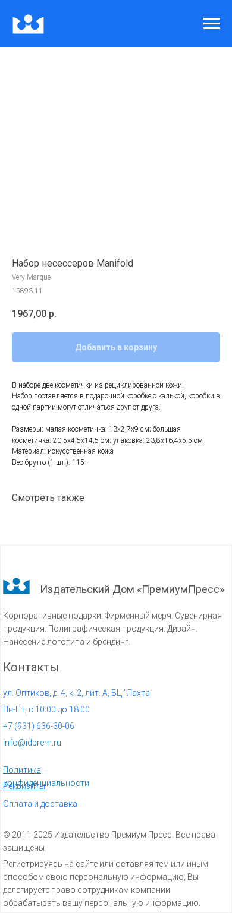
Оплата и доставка (40, 804)
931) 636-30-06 (38, 726)
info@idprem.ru (32, 742)
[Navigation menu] (211, 24)
